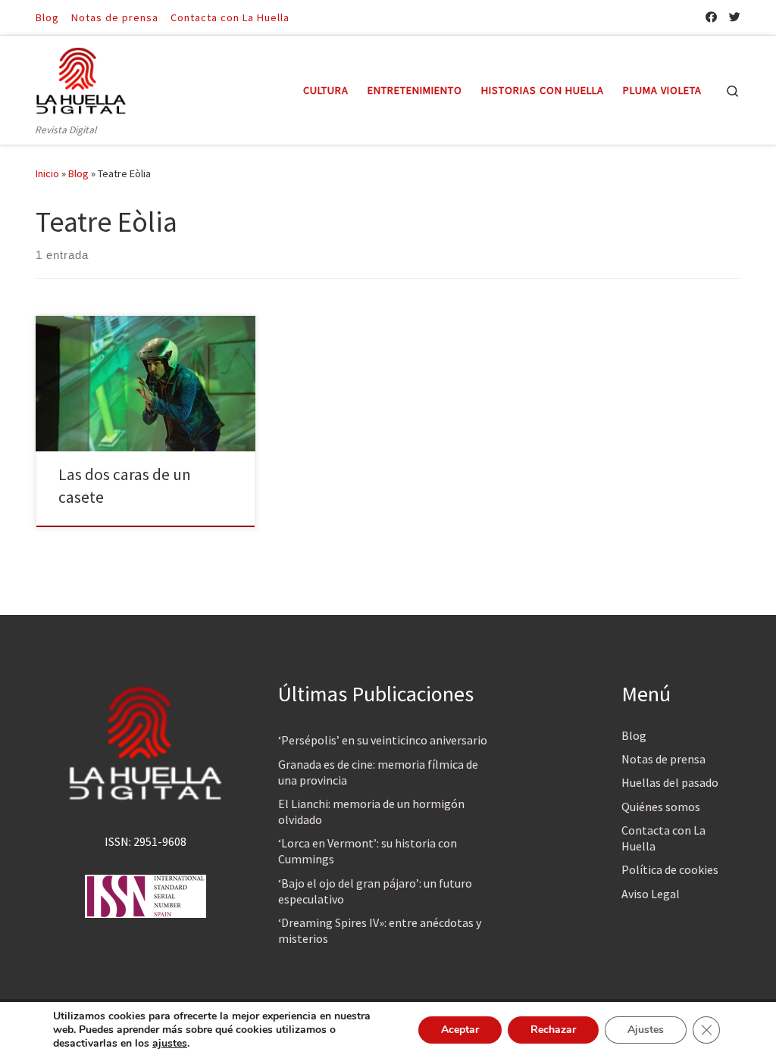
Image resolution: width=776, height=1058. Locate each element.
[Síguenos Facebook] (711, 17)
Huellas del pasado (669, 782)
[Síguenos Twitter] (734, 17)
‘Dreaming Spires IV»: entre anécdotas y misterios (379, 930)
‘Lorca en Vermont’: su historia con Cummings (367, 850)
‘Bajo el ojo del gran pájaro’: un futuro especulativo (375, 891)
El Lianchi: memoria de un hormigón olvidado (371, 811)
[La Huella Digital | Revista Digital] (81, 78)
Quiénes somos (660, 806)
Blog (78, 173)
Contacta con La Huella (663, 838)
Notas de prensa (663, 758)
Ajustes (645, 1029)
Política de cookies (669, 869)
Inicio (47, 173)
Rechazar (553, 1029)
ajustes (169, 1043)
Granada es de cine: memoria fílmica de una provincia (378, 772)
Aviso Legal (650, 893)
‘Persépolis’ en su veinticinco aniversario (382, 739)
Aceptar (460, 1029)
